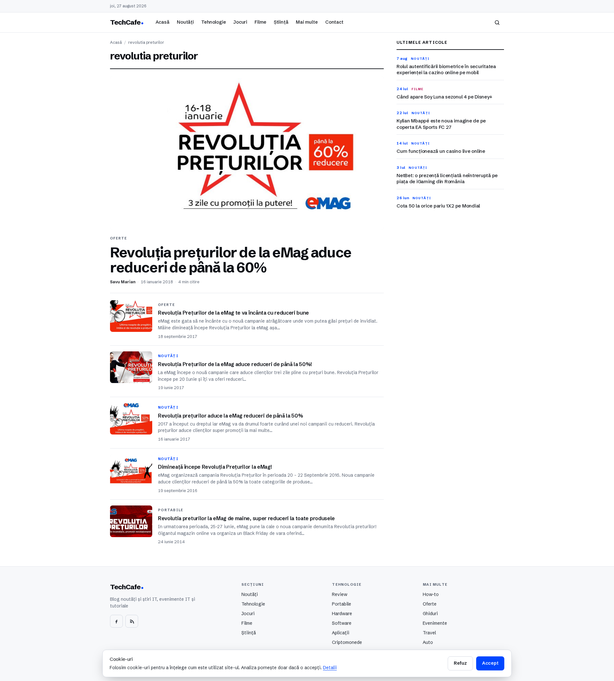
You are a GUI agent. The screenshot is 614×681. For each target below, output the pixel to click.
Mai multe (307, 22)
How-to (431, 594)
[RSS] (131, 621)
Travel (429, 633)
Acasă (162, 22)
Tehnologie (213, 22)
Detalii (330, 667)
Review (339, 594)
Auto (428, 642)
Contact (334, 22)
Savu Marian (123, 281)
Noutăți (185, 22)
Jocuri (240, 22)
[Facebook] (116, 621)
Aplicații (340, 633)
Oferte (430, 604)
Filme (260, 22)
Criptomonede (347, 642)
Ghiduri (430, 613)
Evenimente (435, 623)
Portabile (341, 604)
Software (341, 623)
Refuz (460, 663)
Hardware (342, 613)
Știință (281, 22)
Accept (490, 663)
